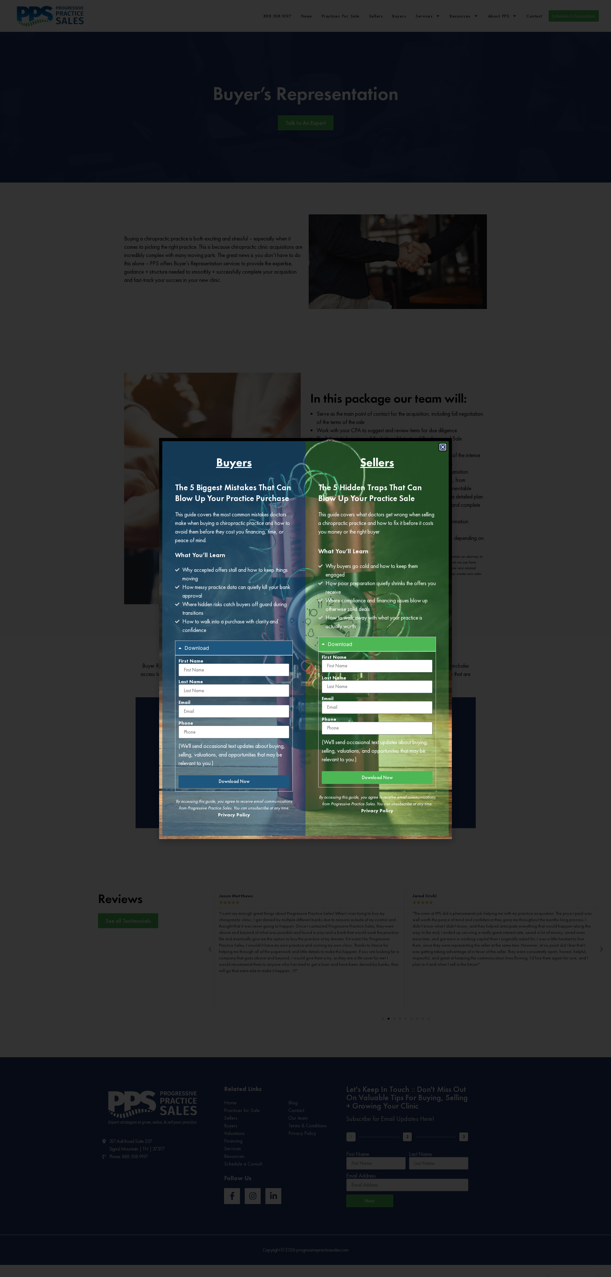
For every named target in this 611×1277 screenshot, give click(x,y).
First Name (191, 661)
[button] (443, 447)
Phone (186, 723)
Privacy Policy (234, 815)
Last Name (191, 681)
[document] (305, 638)
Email (184, 702)
